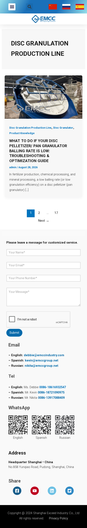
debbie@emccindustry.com (44, 355)
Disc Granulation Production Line (30, 127)
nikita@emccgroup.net (41, 366)
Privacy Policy (58, 518)
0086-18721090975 (51, 392)
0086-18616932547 (52, 387)
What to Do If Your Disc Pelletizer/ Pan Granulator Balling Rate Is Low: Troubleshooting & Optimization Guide (38, 151)
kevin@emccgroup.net (41, 360)
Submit (14, 332)
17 (56, 213)
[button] (11, 6)
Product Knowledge (22, 133)
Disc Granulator (63, 127)
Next (43, 221)
